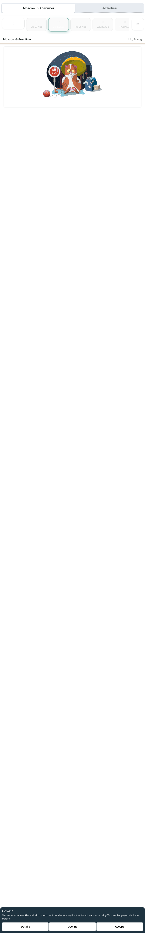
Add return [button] (109, 8)
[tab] (38, 8)
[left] (13, 23)
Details (25, 926)
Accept (119, 926)
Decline (72, 926)
